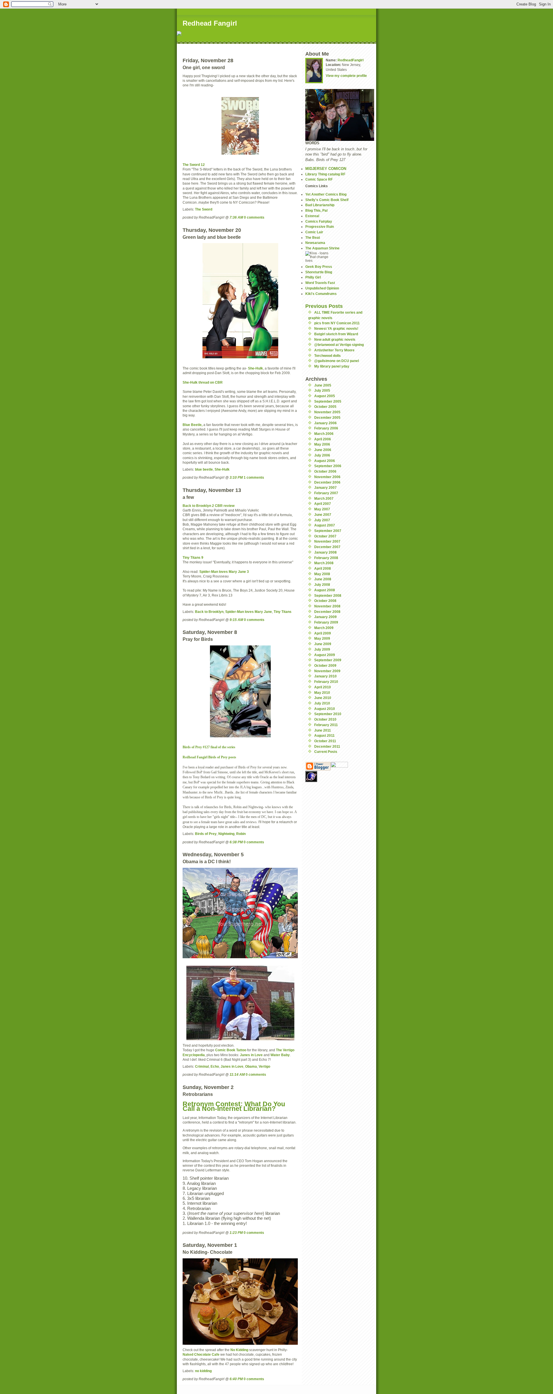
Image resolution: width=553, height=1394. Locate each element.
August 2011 (324, 735)
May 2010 (322, 692)
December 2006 (327, 482)
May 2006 (322, 444)
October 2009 (325, 665)
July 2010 (322, 703)
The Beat (312, 237)
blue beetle (204, 469)
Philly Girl (313, 277)
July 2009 (322, 649)
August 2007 (324, 525)
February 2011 (326, 725)
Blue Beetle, (192, 425)
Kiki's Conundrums (321, 294)
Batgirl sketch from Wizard (336, 334)
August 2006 (324, 461)
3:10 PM (236, 477)
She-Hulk (255, 368)
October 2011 (325, 741)
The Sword (203, 209)
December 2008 (327, 611)
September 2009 (327, 660)
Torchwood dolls (327, 355)
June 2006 (322, 450)
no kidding (203, 1371)
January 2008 (325, 552)
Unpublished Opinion (322, 288)
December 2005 (327, 417)
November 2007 (327, 541)
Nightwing (226, 834)
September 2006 (327, 466)
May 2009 (322, 638)
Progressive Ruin (319, 226)
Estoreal (312, 216)
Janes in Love (251, 1055)
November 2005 (327, 412)
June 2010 (322, 698)
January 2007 (325, 487)
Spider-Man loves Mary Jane (248, 611)
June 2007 (322, 514)
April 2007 (322, 503)
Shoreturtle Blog (318, 272)
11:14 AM (237, 1074)
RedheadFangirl (350, 60)
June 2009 (322, 644)
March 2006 (324, 433)
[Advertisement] (250, 46)
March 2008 (324, 563)
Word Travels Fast (320, 283)
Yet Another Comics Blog (325, 194)
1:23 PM (236, 1232)
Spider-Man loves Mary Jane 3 (224, 571)
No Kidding (239, 1350)
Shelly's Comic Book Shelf (327, 200)
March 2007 (324, 498)
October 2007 (325, 536)
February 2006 (326, 428)
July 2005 (322, 390)
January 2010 (325, 676)
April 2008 (322, 568)
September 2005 (327, 401)
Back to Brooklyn (209, 611)
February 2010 (326, 681)
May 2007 (322, 509)
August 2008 (324, 590)
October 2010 (325, 719)
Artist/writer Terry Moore (334, 350)
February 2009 (326, 622)
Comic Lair (314, 232)
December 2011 (327, 746)
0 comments (254, 217)
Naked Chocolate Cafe (201, 1354)
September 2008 (327, 595)
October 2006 (325, 471)
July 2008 (322, 584)
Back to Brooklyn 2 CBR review (208, 505)
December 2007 (327, 547)
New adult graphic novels (334, 339)
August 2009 (324, 655)
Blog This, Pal (316, 210)
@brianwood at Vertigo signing (339, 344)
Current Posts (325, 751)
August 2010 (324, 709)
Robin (241, 834)
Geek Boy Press (318, 266)
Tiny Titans (282, 611)
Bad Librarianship (319, 205)
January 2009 (325, 617)
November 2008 (327, 606)
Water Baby (280, 1055)
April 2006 (322, 439)
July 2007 (322, 520)
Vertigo (264, 1066)
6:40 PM (236, 1379)
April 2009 (322, 633)
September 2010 (327, 714)
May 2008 (322, 574)
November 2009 (327, 671)
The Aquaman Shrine (322, 248)
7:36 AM (236, 217)
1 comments (254, 477)
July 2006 (322, 455)
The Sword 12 (194, 164)
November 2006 (327, 477)
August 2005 (324, 396)
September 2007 (327, 531)
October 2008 (325, 601)
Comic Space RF (319, 179)
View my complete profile (346, 75)
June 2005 (322, 385)
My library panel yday (331, 366)
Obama (251, 1066)
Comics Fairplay (318, 221)
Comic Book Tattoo (230, 1050)
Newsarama (315, 243)
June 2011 (322, 730)
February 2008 (326, 558)
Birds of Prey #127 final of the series (209, 747)
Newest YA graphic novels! (336, 328)
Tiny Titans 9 (193, 557)
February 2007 (326, 493)
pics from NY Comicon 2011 (337, 323)
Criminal (202, 1066)
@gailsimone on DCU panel (336, 361)
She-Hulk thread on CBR (203, 382)
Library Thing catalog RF (325, 174)
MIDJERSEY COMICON (325, 168)
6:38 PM (236, 842)
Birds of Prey (206, 834)
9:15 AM (236, 620)
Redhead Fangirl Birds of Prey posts (209, 757)
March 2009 (324, 628)
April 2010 (322, 687)
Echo (215, 1066)
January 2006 (325, 423)
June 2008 (322, 579)
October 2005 (325, 406)
